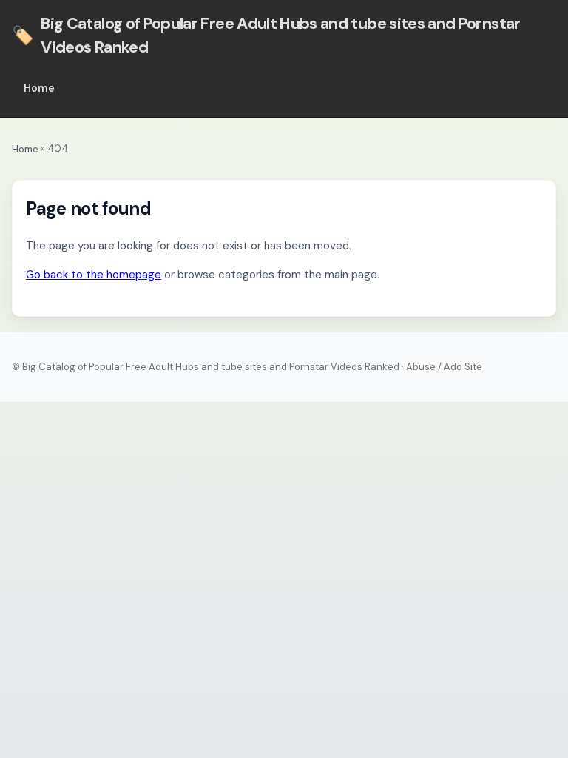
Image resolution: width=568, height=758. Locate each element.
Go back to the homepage (93, 274)
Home (39, 88)
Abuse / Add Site (444, 366)
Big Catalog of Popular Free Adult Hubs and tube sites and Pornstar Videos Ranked (266, 35)
